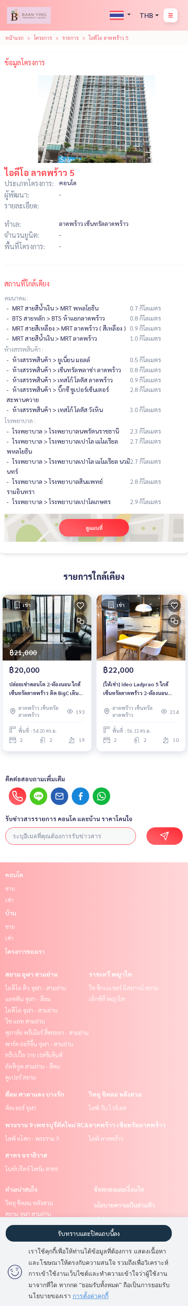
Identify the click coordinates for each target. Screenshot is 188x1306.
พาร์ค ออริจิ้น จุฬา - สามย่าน (39, 1044)
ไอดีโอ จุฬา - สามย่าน (31, 1010)
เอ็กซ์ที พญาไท (107, 998)
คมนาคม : (16, 298)
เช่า (9, 900)
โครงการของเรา (25, 951)
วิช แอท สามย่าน (25, 1021)
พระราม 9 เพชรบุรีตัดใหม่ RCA (46, 1125)
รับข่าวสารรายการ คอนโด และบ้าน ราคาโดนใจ (68, 818)
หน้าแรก (14, 37)
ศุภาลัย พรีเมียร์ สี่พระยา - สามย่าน (47, 1032)
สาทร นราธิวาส (26, 1155)
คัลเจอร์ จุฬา (20, 1108)
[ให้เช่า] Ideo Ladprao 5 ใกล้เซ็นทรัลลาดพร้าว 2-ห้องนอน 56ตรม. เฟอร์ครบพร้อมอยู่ (135, 689)
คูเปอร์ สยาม (20, 1077)
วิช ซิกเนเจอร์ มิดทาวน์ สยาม (123, 988)
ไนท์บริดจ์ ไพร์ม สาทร (31, 1168)
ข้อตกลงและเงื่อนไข (119, 1189)
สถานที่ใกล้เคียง (26, 283)
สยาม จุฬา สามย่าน (31, 974)
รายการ (70, 37)
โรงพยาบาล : (19, 420)
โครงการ (43, 37)
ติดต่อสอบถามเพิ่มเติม (35, 779)
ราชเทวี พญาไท (110, 974)
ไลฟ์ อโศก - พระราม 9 (32, 1138)
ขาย (10, 888)
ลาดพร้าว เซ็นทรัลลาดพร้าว (127, 1125)
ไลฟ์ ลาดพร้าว (106, 1138)
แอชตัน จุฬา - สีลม (28, 998)
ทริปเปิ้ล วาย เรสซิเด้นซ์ (34, 1055)
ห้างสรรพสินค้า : (23, 349)
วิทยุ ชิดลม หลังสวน (115, 1094)
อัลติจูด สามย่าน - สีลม (32, 1066)
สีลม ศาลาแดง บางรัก (34, 1094)
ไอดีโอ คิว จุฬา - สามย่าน (35, 988)
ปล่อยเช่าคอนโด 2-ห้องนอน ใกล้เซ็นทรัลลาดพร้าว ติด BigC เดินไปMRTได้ (44, 689)
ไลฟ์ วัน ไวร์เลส (107, 1108)
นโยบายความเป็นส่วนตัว (124, 1205)
